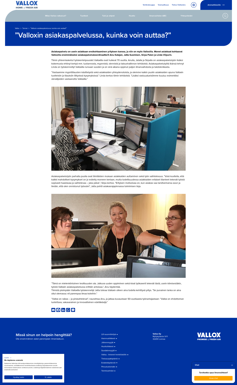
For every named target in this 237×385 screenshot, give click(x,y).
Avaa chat (213, 378)
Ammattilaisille (214, 4)
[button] (7, 357)
